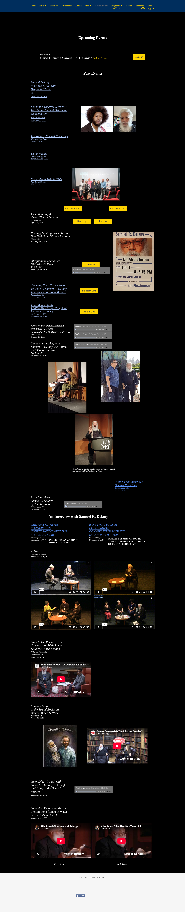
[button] (65, 58)
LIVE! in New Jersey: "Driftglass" (49, 308)
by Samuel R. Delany (42, 311)
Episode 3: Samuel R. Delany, (49, 288)
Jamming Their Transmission (48, 285)
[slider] (107, 272)
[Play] (74, 273)
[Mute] (104, 272)
